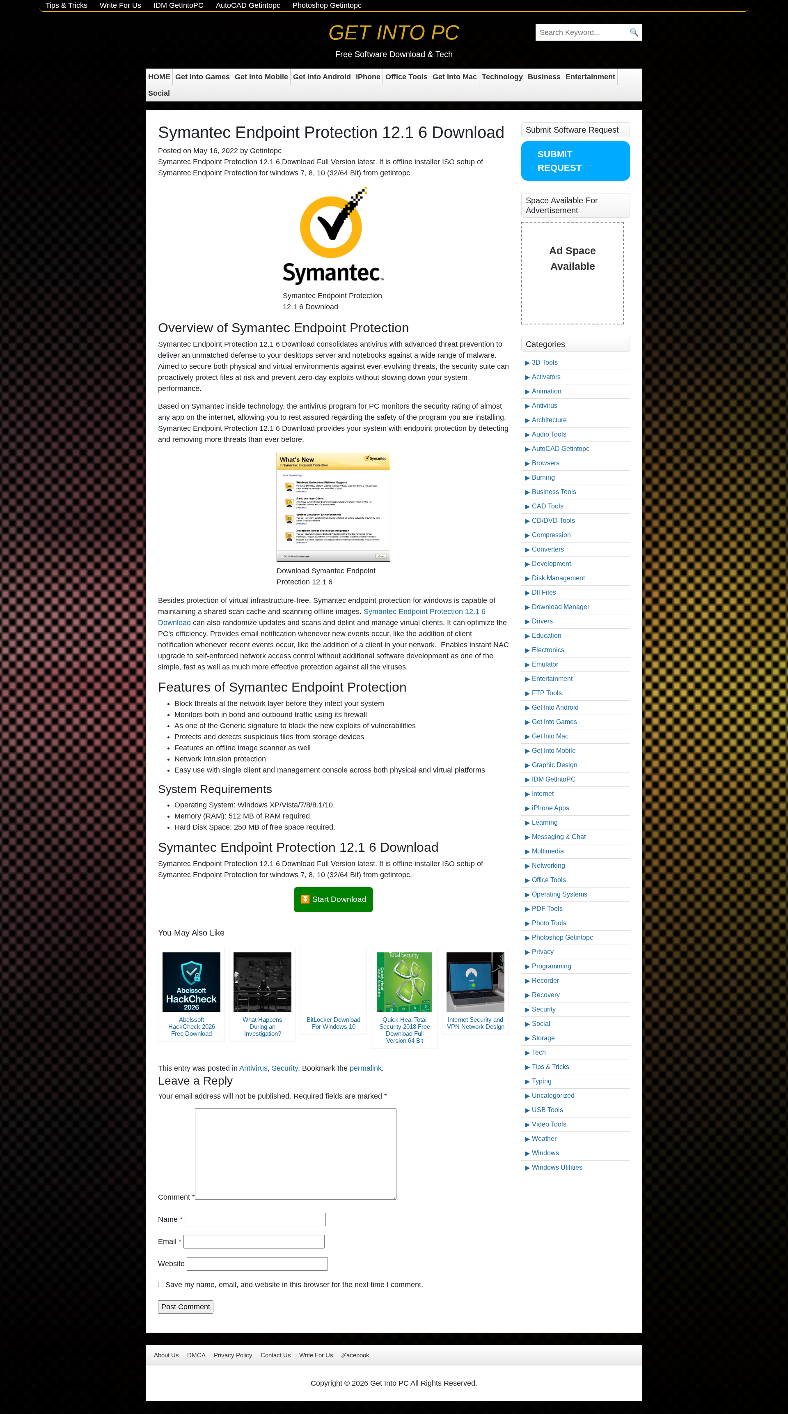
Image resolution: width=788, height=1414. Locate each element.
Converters (548, 549)
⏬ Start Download (333, 899)
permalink (366, 1068)
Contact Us (276, 1355)
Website (171, 1264)
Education (546, 635)
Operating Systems (559, 894)
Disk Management (558, 578)
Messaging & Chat (559, 836)
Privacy (543, 951)
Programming (551, 966)
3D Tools (545, 362)
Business (544, 77)
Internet (543, 793)
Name (170, 1219)
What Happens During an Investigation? (262, 1026)
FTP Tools (547, 693)
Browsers (545, 463)
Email (169, 1241)
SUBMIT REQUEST (560, 161)
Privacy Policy (233, 1355)
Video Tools (549, 1124)
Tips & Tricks (66, 5)
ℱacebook (355, 1355)
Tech (539, 1052)
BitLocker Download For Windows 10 (333, 1023)
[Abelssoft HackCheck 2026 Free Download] (191, 982)
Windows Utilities (557, 1167)
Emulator (545, 664)
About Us (166, 1355)
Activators (546, 376)
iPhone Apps (550, 808)
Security (285, 1068)
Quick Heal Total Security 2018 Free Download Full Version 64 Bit (404, 1030)
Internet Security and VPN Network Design (475, 1023)
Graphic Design (554, 764)
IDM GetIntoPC (178, 5)
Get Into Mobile (261, 77)
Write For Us (120, 5)
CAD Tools (548, 506)
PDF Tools (547, 908)
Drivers (542, 621)
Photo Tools (549, 923)
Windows (545, 1153)
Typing (542, 1081)
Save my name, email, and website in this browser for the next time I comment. (294, 1285)
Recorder (545, 980)
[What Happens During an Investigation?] (262, 982)
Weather (544, 1138)
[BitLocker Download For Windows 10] (333, 982)
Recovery (546, 994)
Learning (545, 822)
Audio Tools (549, 434)
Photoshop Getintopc (327, 5)
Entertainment (590, 77)
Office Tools (406, 77)
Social (159, 93)
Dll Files (544, 592)
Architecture (549, 419)
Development (551, 563)
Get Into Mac (455, 77)
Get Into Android (322, 77)
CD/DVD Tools (553, 520)
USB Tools (547, 1109)
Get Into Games (202, 77)
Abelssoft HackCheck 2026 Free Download (191, 1026)
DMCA (196, 1355)
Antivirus (253, 1068)
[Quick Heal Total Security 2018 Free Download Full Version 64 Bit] (404, 982)
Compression (551, 534)
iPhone (368, 77)
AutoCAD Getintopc (248, 5)
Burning (543, 477)
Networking (548, 865)
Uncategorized (553, 1095)
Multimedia (548, 851)
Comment (176, 1197)
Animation (546, 391)
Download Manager (560, 606)
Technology (502, 77)
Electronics (548, 649)
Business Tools (554, 491)
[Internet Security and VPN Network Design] (475, 982)
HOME (159, 77)
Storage (543, 1038)
